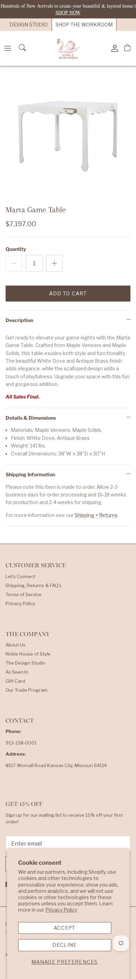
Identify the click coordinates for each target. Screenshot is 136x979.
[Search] (23, 48)
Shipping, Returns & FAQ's (33, 585)
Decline (64, 945)
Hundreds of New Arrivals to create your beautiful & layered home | (68, 8)
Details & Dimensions (31, 418)
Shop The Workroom (84, 24)
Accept (65, 928)
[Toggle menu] (7, 48)
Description (19, 320)
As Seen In (17, 672)
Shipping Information (30, 474)
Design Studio (28, 24)
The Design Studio (25, 663)
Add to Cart (68, 293)
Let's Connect (20, 576)
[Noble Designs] (68, 48)
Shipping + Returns (96, 515)
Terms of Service (23, 594)
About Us (15, 645)
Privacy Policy (61, 910)
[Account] (113, 48)
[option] (68, 133)
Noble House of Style (28, 654)
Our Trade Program (26, 690)
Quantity (16, 249)
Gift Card (15, 681)
